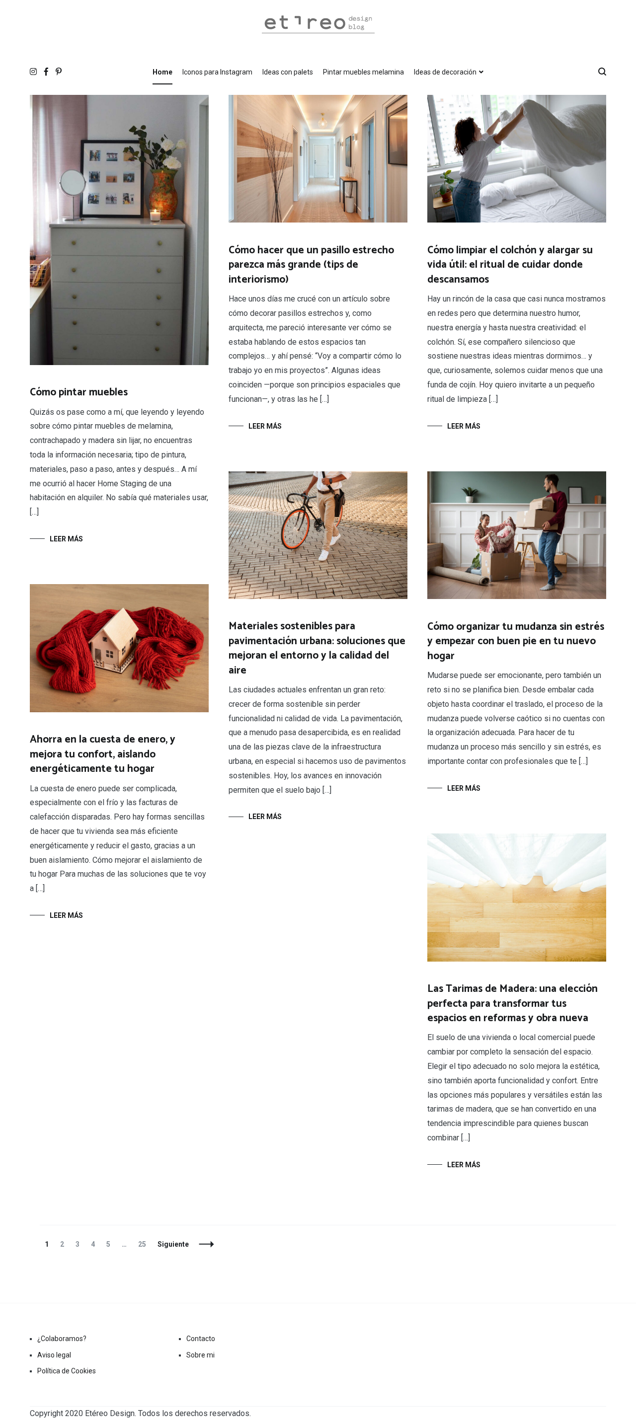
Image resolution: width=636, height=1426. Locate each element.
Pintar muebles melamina (363, 72)
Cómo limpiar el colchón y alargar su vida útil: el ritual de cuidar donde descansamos (510, 265)
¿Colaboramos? (61, 1339)
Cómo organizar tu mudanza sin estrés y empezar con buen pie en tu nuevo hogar (515, 641)
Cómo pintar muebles (79, 392)
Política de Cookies (66, 1371)
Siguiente (173, 1244)
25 (144, 1244)
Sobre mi (200, 1355)
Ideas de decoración (445, 72)
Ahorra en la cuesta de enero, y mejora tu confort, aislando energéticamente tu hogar (102, 754)
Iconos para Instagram (217, 72)
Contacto (200, 1339)
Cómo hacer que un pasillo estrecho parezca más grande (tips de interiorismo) (311, 265)
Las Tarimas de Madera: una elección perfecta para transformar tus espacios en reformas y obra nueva (512, 1003)
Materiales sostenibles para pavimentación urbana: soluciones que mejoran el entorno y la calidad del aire (317, 648)
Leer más (66, 539)
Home (162, 72)
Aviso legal (54, 1355)
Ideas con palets (287, 72)
